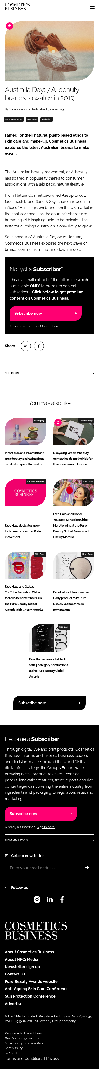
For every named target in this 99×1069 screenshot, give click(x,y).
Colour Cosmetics (13, 119)
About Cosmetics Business (29, 952)
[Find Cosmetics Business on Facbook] (62, 901)
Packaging (39, 420)
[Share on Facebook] (39, 346)
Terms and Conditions (24, 1058)
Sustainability (86, 420)
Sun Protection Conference (30, 996)
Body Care (87, 554)
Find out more (16, 840)
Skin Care (32, 119)
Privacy (52, 1058)
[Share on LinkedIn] (26, 346)
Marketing (46, 119)
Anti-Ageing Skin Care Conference (37, 989)
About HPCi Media (21, 959)
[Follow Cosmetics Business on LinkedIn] (49, 901)
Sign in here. (51, 326)
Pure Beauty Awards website (31, 981)
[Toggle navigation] (92, 6)
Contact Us (15, 974)
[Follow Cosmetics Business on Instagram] (37, 901)
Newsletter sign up (22, 966)
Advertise (14, 1003)
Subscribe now (28, 313)
